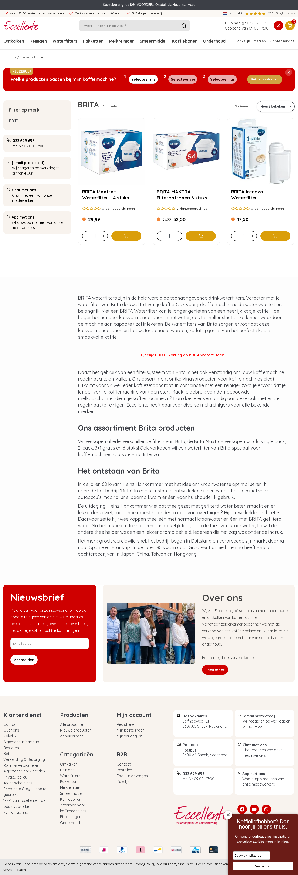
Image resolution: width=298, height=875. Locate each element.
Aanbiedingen (72, 736)
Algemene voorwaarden (24, 771)
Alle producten (72, 724)
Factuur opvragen (132, 775)
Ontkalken (13, 41)
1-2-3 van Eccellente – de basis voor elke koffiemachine (24, 806)
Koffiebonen (184, 41)
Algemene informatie (21, 741)
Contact (10, 724)
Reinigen (38, 41)
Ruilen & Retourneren (21, 765)
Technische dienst (18, 783)
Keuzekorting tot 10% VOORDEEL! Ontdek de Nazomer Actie (149, 5)
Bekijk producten (265, 79)
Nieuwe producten (75, 730)
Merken (260, 41)
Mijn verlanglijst (129, 736)
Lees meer (215, 669)
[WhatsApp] (266, 809)
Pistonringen (70, 816)
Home (11, 57)
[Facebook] (242, 809)
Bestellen (11, 748)
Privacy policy (15, 777)
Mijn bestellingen (131, 730)
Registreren (126, 724)
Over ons (11, 730)
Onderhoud (70, 822)
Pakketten (93, 41)
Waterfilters (64, 41)
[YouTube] (254, 809)
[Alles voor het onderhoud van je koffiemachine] (201, 815)
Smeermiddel (153, 41)
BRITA (14, 121)
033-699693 (256, 23)
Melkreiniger (121, 41)
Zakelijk (243, 41)
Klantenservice (282, 41)
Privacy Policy (144, 864)
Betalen (10, 753)
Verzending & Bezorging (24, 759)
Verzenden (263, 866)
